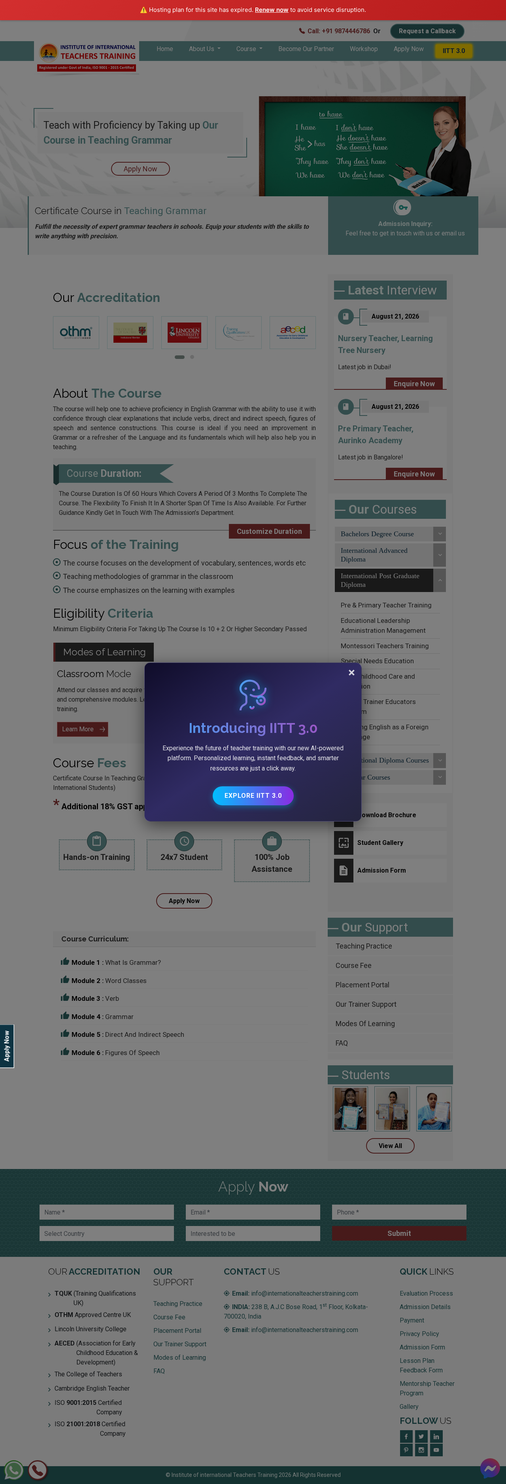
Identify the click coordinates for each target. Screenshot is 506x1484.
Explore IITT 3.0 (253, 795)
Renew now (272, 9)
